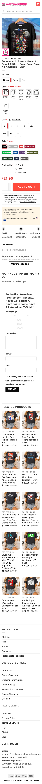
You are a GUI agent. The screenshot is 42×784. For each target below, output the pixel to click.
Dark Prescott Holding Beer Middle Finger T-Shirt (10, 438)
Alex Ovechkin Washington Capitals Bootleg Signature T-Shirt (30, 518)
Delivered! (36, 236)
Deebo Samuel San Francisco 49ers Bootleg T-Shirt (30, 438)
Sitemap (6, 699)
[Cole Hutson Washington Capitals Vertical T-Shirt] (11, 586)
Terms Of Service (10, 723)
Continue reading (20, 264)
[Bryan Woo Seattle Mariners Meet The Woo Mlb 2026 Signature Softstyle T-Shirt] (11, 541)
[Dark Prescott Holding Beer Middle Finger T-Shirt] (11, 420)
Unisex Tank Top (5, 111)
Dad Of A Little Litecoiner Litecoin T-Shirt (30, 477)
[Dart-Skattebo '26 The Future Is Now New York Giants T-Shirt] (11, 500)
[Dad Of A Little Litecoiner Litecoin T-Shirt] (31, 460)
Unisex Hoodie (28, 97)
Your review (11, 333)
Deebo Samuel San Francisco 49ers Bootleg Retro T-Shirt (9, 478)
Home (4, 58)
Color (5, 141)
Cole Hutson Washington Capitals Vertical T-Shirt (10, 604)
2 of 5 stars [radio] (22, 316)
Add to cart (26, 186)
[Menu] (30, 4)
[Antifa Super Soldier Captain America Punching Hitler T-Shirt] (31, 586)
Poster (5, 646)
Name (8, 354)
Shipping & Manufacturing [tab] (14, 250)
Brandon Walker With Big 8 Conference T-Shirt (30, 559)
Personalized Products (13, 656)
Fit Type (6, 74)
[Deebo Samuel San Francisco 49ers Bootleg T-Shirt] (31, 420)
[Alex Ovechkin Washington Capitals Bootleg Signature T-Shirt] (31, 500)
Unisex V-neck (13, 97)
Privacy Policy (8, 718)
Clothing (6, 637)
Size (4, 120)
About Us (6, 713)
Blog (4, 737)
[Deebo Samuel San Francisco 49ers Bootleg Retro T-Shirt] (11, 460)
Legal (4, 727)
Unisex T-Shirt (5, 97)
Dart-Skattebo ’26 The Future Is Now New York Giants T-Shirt (11, 518)
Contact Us (7, 670)
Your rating (11, 312)
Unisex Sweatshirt (36, 97)
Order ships (21, 236)
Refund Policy (8, 684)
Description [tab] (7, 244)
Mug (4, 642)
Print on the (7, 165)
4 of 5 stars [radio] (11, 324)
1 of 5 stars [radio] (9, 316)
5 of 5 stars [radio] (11, 328)
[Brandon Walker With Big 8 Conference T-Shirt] (31, 541)
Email (8, 365)
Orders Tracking (10, 675)
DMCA (5, 732)
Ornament (7, 651)
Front (20, 165)
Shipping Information (12, 680)
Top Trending (15, 58)
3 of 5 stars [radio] (11, 320)
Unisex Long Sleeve (21, 98)
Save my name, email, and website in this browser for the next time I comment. (19, 380)
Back (20, 169)
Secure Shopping (10, 694)
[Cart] (38, 4)
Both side (22, 172)
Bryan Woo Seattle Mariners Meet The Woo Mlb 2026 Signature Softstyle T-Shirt (10, 561)
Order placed (7, 236)
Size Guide (16, 120)
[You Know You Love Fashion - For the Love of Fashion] (14, 4)
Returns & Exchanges (12, 689)
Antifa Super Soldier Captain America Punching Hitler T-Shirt (31, 604)
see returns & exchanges (28, 202)
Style (4, 87)
